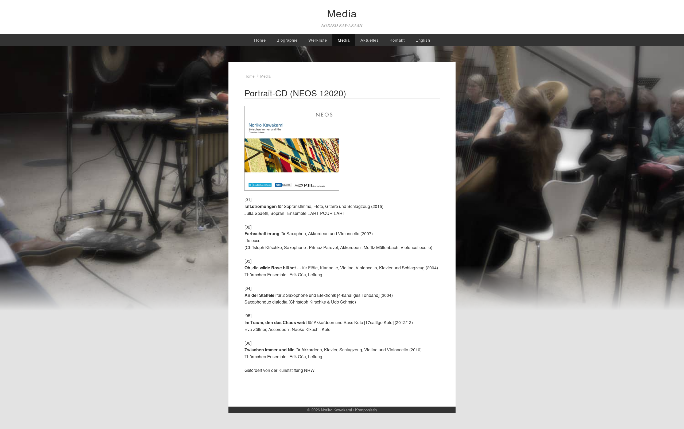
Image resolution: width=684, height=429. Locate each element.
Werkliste (317, 40)
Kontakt (397, 40)
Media (344, 40)
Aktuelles (369, 40)
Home (260, 40)
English (422, 40)
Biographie (287, 40)
